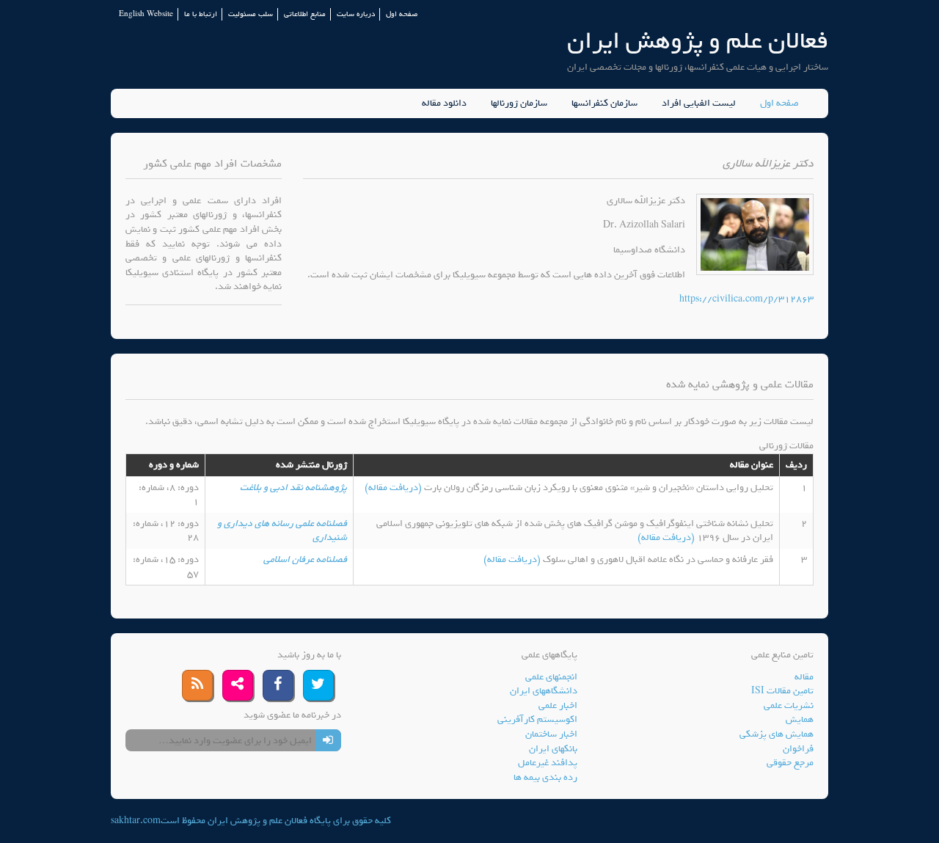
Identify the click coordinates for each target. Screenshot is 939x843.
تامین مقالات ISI (782, 690)
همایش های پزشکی (776, 734)
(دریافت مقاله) (394, 487)
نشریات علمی (789, 705)
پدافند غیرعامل (547, 762)
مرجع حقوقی (790, 762)
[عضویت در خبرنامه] (328, 740)
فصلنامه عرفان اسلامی (305, 559)
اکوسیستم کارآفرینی (537, 719)
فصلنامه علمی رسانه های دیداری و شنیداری (282, 531)
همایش (800, 719)
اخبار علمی (557, 705)
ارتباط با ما (200, 14)
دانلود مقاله (444, 103)
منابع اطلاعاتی (305, 14)
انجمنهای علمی (551, 677)
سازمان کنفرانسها (604, 103)
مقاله (804, 677)
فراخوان (798, 748)
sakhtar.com (136, 820)
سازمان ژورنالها (519, 103)
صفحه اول (401, 14)
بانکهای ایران (553, 748)
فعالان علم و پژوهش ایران (697, 41)
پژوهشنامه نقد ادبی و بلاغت (293, 487)
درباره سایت (356, 14)
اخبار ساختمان (551, 734)
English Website (146, 14)
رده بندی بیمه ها (545, 777)
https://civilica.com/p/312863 (746, 299)
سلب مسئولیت (250, 14)
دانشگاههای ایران (543, 690)
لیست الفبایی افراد (699, 103)
